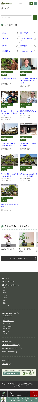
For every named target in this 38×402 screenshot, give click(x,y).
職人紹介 (4, 74)
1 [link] (14, 217)
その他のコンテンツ (7, 72)
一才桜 (5, 297)
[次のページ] (24, 218)
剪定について (6, 323)
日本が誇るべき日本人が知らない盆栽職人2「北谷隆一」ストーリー (9, 113)
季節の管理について (8, 321)
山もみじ (5, 295)
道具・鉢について (7, 326)
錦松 (4, 303)
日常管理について (7, 318)
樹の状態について (7, 315)
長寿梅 (5, 292)
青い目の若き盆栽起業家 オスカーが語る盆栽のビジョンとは (28, 81)
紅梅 (4, 300)
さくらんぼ (6, 305)
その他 (5, 333)
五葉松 (5, 287)
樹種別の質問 (6, 328)
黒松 (4, 290)
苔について (6, 331)
